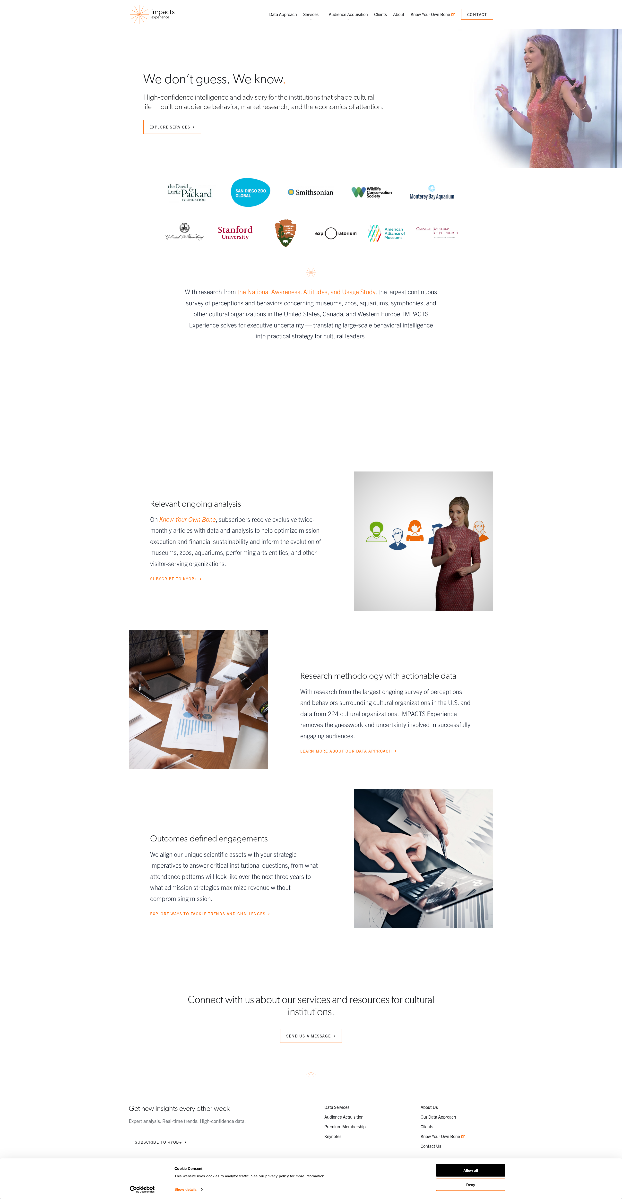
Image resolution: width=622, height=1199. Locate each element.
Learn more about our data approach (346, 750)
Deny (470, 1184)
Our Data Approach (438, 1117)
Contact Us (431, 1146)
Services (311, 14)
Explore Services (169, 126)
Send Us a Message (308, 1035)
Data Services (336, 1107)
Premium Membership (345, 1126)
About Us (429, 1107)
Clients (380, 14)
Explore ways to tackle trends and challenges (207, 913)
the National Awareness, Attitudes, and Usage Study (306, 291)
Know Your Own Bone (431, 14)
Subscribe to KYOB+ (173, 578)
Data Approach (283, 14)
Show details (185, 1189)
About (398, 14)
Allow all (470, 1170)
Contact (477, 14)
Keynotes (332, 1136)
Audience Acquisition (348, 14)
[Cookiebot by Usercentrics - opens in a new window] (142, 1189)
